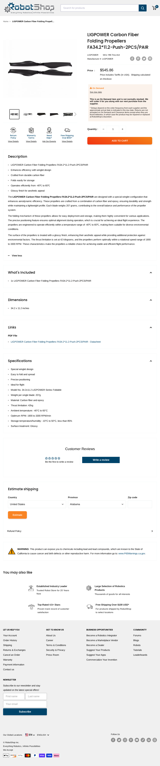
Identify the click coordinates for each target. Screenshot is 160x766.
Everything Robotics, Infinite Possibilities (21, 746)
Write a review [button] (101, 460)
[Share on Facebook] (132, 58)
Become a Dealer (95, 645)
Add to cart (120, 140)
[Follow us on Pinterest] (131, 740)
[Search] (143, 8)
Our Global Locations (12, 735)
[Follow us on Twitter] (119, 740)
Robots (137, 645)
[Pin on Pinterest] (138, 58)
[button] (75, 114)
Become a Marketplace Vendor (102, 640)
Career (49, 640)
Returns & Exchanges (14, 650)
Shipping (7, 645)
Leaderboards (140, 654)
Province (73, 497)
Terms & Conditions (56, 645)
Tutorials (137, 650)
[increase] (122, 129)
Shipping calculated (140, 74)
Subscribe (25, 711)
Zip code (132, 497)
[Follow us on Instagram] (125, 740)
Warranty (7, 659)
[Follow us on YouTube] (137, 740)
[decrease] (103, 129)
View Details (13, 141)
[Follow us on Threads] (154, 740)
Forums (137, 635)
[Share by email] (150, 58)
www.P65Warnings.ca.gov (131, 553)
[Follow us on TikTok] (143, 740)
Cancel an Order (11, 654)
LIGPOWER (92, 55)
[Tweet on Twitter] (144, 58)
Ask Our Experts (49, 141)
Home (5, 21)
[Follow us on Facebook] (113, 740)
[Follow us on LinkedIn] (149, 740)
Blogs (136, 640)
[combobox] (100, 8)
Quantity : (92, 129)
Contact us (8, 669)
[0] (154, 8)
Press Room (52, 654)
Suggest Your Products (98, 650)
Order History (10, 640)
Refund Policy (14, 531)
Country (12, 497)
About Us (51, 635)
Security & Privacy (55, 650)
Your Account (10, 635)
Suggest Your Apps (96, 654)
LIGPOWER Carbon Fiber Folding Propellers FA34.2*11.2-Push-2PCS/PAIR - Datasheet (56, 341)
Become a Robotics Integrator (101, 635)
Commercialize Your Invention (101, 659)
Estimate (17, 515)
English (42, 735)
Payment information (13, 664)
